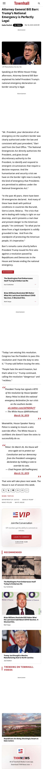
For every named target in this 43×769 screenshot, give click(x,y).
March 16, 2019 (21, 415)
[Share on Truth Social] (8, 490)
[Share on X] (4, 490)
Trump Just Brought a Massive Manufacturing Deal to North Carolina (18, 656)
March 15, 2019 (21, 473)
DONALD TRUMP (27, 500)
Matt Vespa (7, 625)
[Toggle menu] (4, 3)
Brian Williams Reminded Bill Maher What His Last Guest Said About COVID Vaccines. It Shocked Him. (21, 619)
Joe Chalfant (8, 661)
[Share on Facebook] (13, 490)
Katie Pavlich (7, 25)
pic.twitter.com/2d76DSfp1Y (21, 407)
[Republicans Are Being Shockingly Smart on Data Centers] (21, 725)
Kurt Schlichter (8, 587)
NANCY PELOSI (7, 502)
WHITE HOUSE (19, 502)
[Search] (39, 3)
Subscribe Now (21, 542)
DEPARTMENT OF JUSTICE (10, 500)
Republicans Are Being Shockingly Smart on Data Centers (21, 740)
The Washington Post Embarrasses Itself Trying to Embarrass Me (20, 582)
